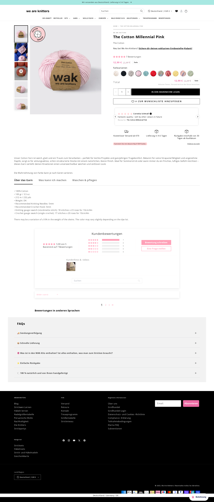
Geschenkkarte (21, 456)
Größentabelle (68, 418)
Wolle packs (88, 18)
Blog (16, 403)
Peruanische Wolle (23, 418)
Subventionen (115, 428)
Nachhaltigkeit (21, 421)
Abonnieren (191, 403)
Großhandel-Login (117, 410)
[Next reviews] (197, 116)
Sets (66, 18)
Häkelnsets (19, 449)
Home (115, 26)
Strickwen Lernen (22, 407)
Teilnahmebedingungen (120, 421)
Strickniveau (67, 421)
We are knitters (119, 32)
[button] (67, 18)
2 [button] (105, 305)
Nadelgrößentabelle (24, 414)
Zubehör (102, 18)
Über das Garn (23, 180)
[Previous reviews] (115, 116)
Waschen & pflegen (84, 180)
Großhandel (114, 407)
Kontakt (65, 410)
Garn (75, 18)
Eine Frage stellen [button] (156, 248)
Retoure (65, 407)
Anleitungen (132, 18)
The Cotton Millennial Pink (131, 26)
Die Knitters (20, 425)
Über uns (112, 403)
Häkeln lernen (21, 410)
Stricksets (19, 445)
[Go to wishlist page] (176, 11)
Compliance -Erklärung (119, 418)
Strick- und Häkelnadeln (26, 452)
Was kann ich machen (52, 180)
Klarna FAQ (113, 425)
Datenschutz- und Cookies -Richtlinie (126, 414)
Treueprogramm (69, 414)
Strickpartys (20, 428)
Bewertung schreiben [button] (156, 242)
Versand (174, 84)
